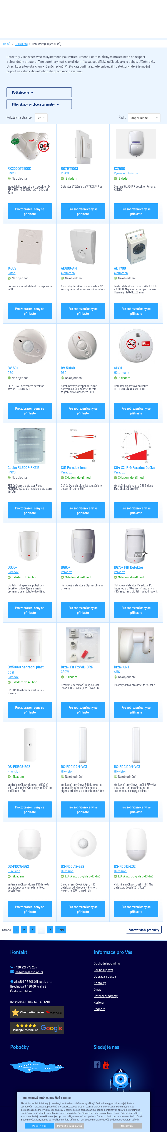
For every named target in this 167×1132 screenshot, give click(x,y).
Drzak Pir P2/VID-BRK (77, 666)
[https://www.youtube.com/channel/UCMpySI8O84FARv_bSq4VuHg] (106, 1065)
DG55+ (12, 567)
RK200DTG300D (19, 168)
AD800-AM (69, 268)
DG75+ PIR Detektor (128, 567)
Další (61, 930)
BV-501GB (68, 367)
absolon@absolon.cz (29, 972)
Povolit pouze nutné (69, 1126)
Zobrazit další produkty (144, 930)
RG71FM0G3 (69, 168)
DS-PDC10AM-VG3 (74, 766)
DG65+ (65, 567)
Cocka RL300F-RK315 (23, 467)
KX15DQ (119, 168)
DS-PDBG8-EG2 (19, 766)
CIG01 (118, 367)
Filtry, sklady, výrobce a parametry (33, 104)
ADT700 (120, 268)
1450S (12, 268)
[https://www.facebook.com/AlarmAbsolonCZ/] (97, 1064)
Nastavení (127, 1126)
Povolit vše (39, 1126)
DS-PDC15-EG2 (18, 866)
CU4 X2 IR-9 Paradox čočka (134, 467)
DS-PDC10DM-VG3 (127, 766)
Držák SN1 (121, 666)
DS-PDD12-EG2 (124, 866)
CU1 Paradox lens (74, 467)
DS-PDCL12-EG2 (72, 866)
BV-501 (13, 367)
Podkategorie (20, 92)
